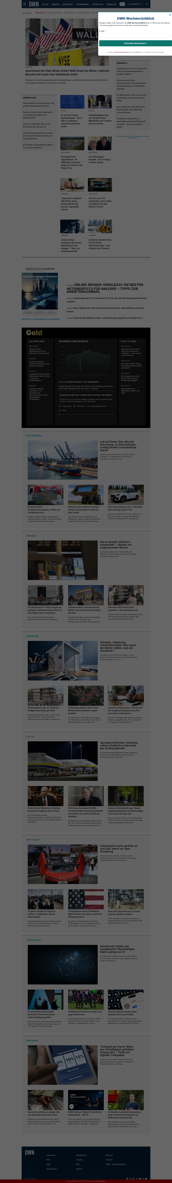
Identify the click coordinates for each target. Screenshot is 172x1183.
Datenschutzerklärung (122, 52)
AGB (137, 52)
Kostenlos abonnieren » (135, 43)
